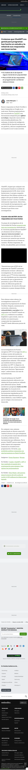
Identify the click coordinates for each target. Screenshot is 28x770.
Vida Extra (16, 713)
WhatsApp (8, 646)
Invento (10, 31)
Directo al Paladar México (6, 760)
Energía (4, 676)
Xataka (3, 710)
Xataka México (5, 752)
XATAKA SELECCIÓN (13, 5)
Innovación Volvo (16, 15)
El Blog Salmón (18, 740)
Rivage (22, 457)
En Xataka (5, 417)
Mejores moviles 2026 (18, 622)
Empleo (4, 685)
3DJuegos (16, 710)
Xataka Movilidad (18, 676)
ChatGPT (17, 113)
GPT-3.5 (4, 314)
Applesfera (4, 715)
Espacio (4, 673)
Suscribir (23, 634)
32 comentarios (7, 88)
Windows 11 (17, 685)
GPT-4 (24, 352)
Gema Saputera (14, 457)
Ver (14, 553)
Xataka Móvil (5, 713)
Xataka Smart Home (6, 717)
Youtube (17, 646)
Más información (5, 768)
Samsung (17, 679)
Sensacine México (18, 755)
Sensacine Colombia (19, 757)
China (4, 31)
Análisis (16, 670)
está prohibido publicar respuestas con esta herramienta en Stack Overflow (13, 451)
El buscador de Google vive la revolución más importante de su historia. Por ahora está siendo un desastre (12, 421)
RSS (3, 648)
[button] (12, 101)
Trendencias (5, 740)
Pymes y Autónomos (19, 742)
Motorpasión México (19, 759)
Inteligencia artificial (21, 482)
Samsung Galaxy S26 (19, 31)
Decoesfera (4, 742)
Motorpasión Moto (18, 732)
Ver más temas (6, 690)
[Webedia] (24, 1)
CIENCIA (22, 5)
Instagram (20, 646)
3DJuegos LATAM (18, 752)
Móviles (16, 673)
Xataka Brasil (5, 755)
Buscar (26, 696)
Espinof (16, 723)
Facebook (14, 88)
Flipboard (19, 88)
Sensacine (17, 720)
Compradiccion (5, 745)
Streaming (4, 670)
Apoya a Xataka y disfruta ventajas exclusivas (14, 658)
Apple (3, 679)
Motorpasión (17, 730)
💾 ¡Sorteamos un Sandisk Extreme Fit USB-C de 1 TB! (14, 28)
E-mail (22, 88)
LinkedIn (9, 648)
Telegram (23, 646)
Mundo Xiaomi (5, 719)
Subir (22, 702)
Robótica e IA (10, 482)
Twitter (16, 88)
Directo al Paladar (6, 730)
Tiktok (12, 648)
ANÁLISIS (3, 5)
